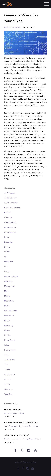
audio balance (10, 197)
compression (10, 227)
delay (6, 237)
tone (6, 364)
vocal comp (9, 374)
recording (8, 325)
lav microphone (11, 276)
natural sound (10, 310)
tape (6, 354)
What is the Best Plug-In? (16, 435)
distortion (8, 241)
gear (6, 266)
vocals (7, 384)
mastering (8, 281)
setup (6, 345)
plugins (7, 320)
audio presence (11, 202)
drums (7, 246)
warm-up (8, 389)
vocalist (7, 379)
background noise (12, 207)
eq (5, 256)
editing (7, 251)
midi (6, 291)
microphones (10, 286)
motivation (15, 27)
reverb (7, 330)
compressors (10, 232)
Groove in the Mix (12, 409)
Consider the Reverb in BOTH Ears (21, 422)
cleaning (8, 217)
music (6, 305)
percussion (9, 315)
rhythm (7, 335)
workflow (8, 394)
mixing (7, 27)
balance (7, 212)
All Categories (10, 192)
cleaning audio (10, 222)
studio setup (10, 349)
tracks (7, 369)
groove (7, 271)
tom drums (9, 359)
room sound (9, 340)
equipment (9, 261)
